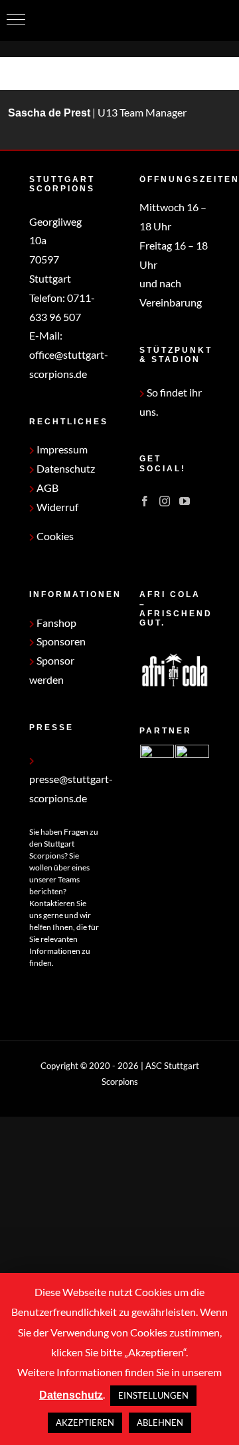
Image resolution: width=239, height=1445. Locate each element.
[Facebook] (144, 501)
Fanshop (55, 622)
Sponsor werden (51, 670)
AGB (46, 487)
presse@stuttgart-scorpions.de (71, 788)
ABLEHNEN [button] (160, 1422)
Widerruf (56, 506)
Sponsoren (60, 641)
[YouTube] (184, 501)
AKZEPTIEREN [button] (85, 1422)
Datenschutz (65, 468)
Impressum (61, 449)
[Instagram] (164, 501)
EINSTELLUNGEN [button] (153, 1395)
